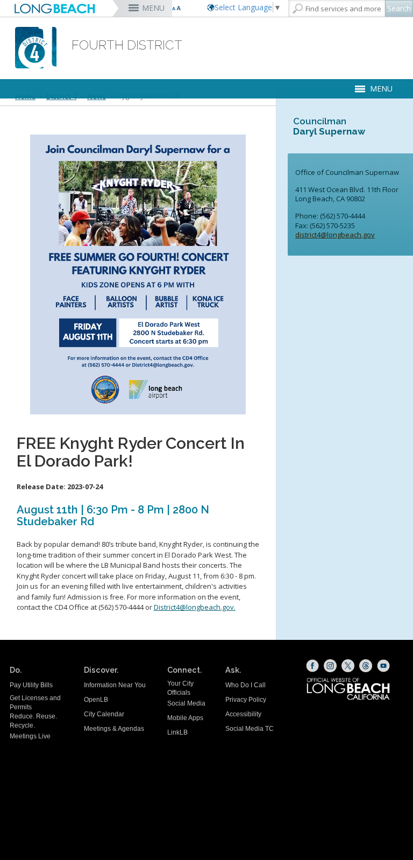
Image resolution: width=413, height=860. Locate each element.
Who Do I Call (245, 685)
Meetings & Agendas (114, 728)
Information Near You (115, 685)
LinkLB (177, 732)
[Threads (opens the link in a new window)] (365, 665)
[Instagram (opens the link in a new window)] (330, 665)
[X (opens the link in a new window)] (347, 665)
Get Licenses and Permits (35, 702)
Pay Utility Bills (31, 685)
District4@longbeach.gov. (195, 607)
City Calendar (104, 714)
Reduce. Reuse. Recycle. (33, 721)
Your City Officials (180, 688)
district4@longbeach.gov (335, 234)
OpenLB (96, 699)
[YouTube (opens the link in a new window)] (383, 665)
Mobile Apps (185, 718)
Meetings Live (30, 736)
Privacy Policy (245, 699)
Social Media (186, 703)
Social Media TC (249, 728)
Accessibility (243, 714)
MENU (153, 8)
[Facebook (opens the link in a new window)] (312, 665)
